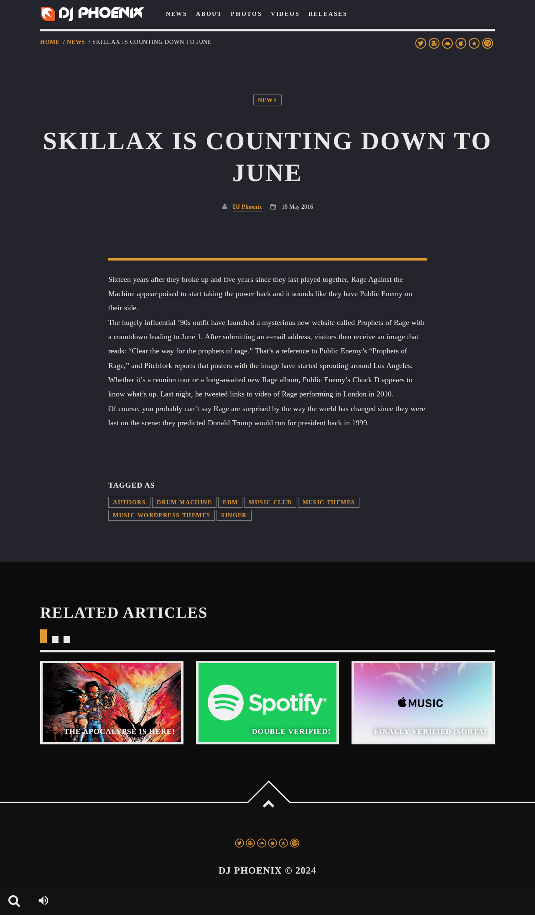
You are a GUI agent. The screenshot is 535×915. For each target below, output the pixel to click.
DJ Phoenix (247, 206)
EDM (230, 502)
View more (111, 702)
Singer (234, 515)
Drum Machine (184, 502)
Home (50, 42)
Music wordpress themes (161, 515)
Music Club (270, 502)
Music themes (329, 502)
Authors (129, 502)
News (76, 42)
